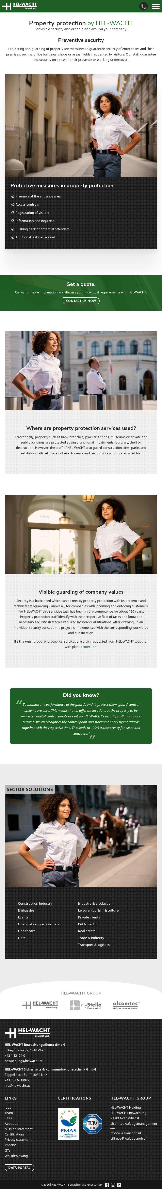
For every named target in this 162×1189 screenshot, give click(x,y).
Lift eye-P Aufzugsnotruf (128, 1138)
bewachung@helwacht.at (23, 1061)
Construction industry (35, 903)
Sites (8, 1118)
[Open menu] (156, 6)
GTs (7, 1150)
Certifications (15, 1134)
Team (9, 1113)
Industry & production (95, 903)
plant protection (84, 647)
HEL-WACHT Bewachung (128, 1113)
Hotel (22, 937)
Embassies (26, 910)
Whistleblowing (16, 1156)
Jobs (8, 1107)
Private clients (89, 917)
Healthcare (27, 930)
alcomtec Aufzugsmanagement (133, 1123)
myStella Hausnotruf (125, 1133)
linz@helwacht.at (17, 1085)
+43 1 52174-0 (15, 1055)
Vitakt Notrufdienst (124, 1118)
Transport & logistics (94, 944)
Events (23, 917)
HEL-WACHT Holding (125, 1107)
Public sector (88, 924)
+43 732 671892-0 (17, 1080)
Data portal (19, 1168)
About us (11, 1123)
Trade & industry (91, 937)
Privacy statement (18, 1139)
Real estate (87, 930)
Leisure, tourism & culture (98, 910)
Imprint (10, 1145)
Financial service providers (38, 924)
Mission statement (19, 1129)
